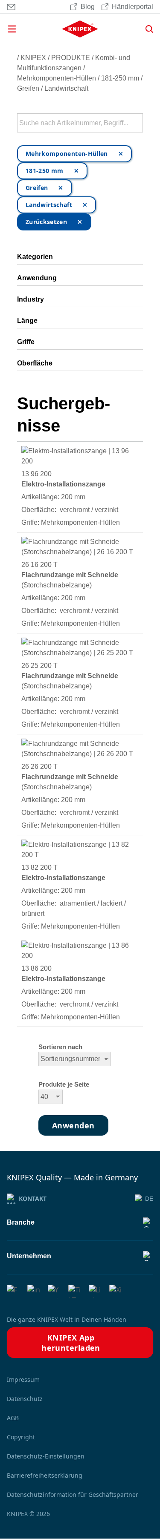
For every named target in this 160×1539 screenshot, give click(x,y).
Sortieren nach (60, 1047)
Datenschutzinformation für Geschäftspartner (72, 1494)
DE (149, 1198)
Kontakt (33, 1198)
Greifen (28, 88)
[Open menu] (25, 29)
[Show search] (146, 28)
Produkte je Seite (63, 1084)
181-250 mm (120, 78)
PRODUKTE (70, 57)
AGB (13, 1418)
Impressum (23, 1379)
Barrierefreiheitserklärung (44, 1475)
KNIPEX (33, 57)
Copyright (21, 1437)
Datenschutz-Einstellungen (45, 1456)
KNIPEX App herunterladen (70, 1342)
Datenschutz (25, 1399)
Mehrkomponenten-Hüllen (56, 78)
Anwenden (136, 123)
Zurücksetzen (46, 222)
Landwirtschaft (66, 88)
